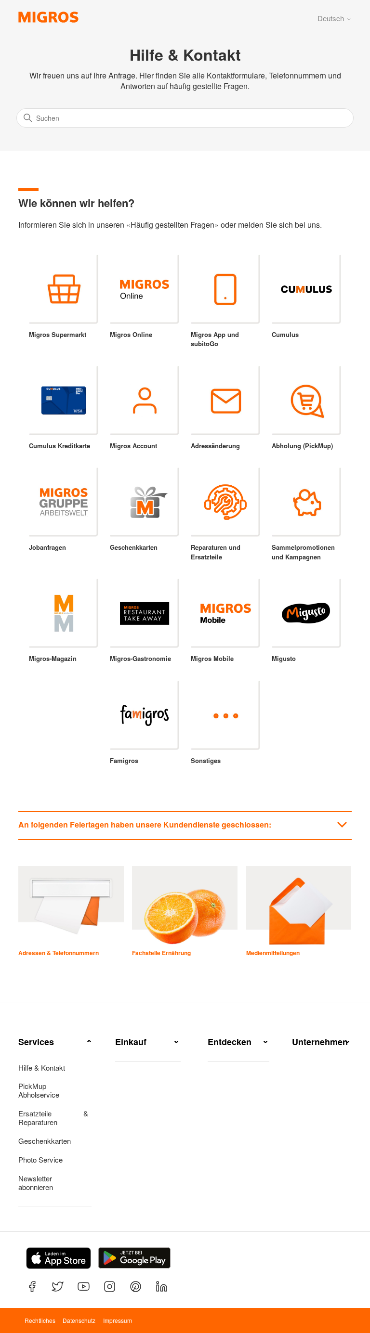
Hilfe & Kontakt (41, 1067)
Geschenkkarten (44, 1141)
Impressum (117, 1320)
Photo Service (40, 1159)
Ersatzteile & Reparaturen (53, 1117)
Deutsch (331, 18)
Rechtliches (40, 1320)
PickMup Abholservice (38, 1090)
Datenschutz (79, 1320)
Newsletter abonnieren (35, 1182)
